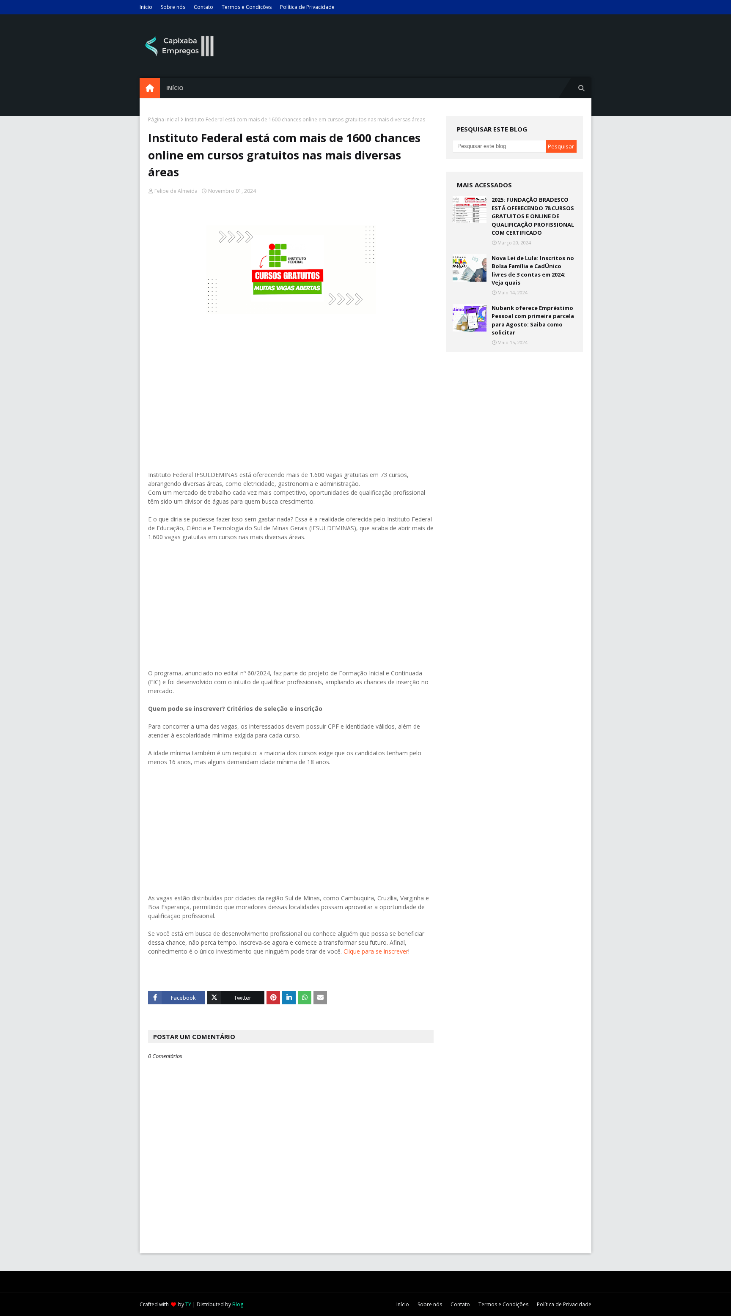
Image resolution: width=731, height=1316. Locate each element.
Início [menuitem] (175, 88)
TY (188, 1304)
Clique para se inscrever (376, 951)
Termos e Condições (247, 7)
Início (146, 7)
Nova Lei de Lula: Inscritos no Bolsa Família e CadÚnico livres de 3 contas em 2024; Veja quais (533, 270)
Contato (203, 7)
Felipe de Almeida (176, 191)
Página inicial (163, 119)
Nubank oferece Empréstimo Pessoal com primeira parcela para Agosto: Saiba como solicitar (533, 320)
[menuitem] (150, 88)
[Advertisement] (291, 402)
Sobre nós (173, 7)
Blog (237, 1304)
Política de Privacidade (307, 7)
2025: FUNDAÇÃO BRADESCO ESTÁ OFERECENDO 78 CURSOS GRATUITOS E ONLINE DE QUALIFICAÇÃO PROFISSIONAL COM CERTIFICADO (533, 216)
